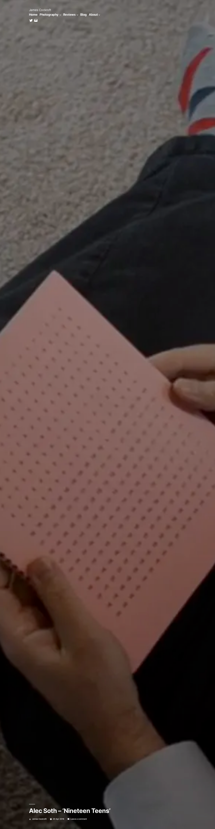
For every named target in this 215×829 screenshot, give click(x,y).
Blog (83, 14)
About (93, 14)
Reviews (69, 14)
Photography (49, 14)
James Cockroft (40, 10)
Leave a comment (78, 819)
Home (33, 14)
